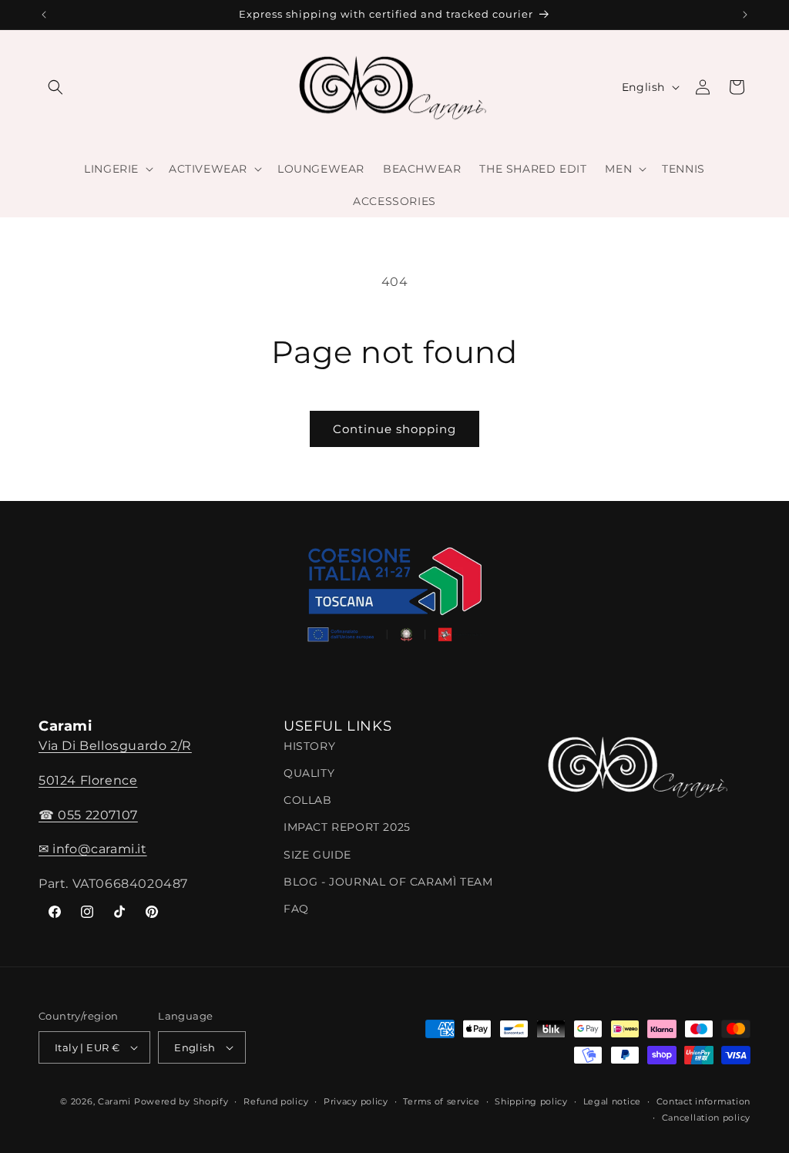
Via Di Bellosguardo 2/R (115, 745)
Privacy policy (356, 1101)
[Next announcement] (745, 14)
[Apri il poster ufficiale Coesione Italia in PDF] (394, 600)
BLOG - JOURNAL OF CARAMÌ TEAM (388, 882)
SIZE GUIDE (317, 855)
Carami (114, 1101)
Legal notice (612, 1101)
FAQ (296, 909)
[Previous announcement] (44, 14)
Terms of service (441, 1101)
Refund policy (275, 1101)
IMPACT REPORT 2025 (347, 827)
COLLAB (308, 800)
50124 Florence (88, 780)
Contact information (703, 1101)
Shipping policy (531, 1101)
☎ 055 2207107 (88, 815)
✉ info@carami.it (93, 849)
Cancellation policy (706, 1117)
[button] (55, 87)
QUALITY (309, 773)
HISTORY (309, 746)
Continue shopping (394, 429)
